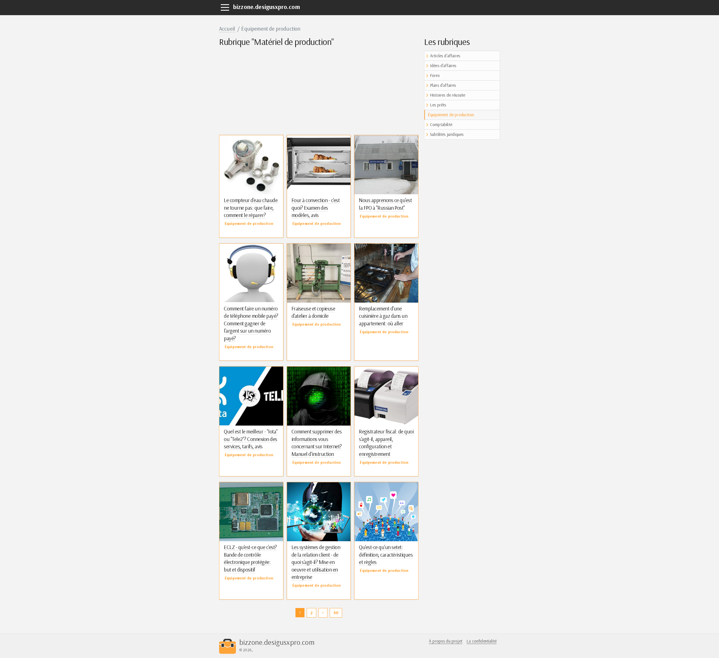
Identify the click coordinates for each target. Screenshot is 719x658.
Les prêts (438, 105)
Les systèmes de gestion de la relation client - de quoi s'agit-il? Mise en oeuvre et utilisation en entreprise (316, 562)
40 (335, 612)
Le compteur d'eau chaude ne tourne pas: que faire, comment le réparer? (250, 207)
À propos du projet (445, 641)
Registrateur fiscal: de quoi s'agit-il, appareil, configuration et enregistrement (386, 442)
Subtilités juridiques (446, 134)
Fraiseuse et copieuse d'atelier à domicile (313, 312)
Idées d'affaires (443, 65)
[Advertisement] (318, 90)
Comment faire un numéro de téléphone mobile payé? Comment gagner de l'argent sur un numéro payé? (251, 323)
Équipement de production (451, 114)
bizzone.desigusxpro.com (266, 7)
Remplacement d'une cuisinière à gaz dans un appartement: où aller (383, 316)
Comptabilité (441, 124)
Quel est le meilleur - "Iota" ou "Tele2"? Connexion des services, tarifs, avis (251, 439)
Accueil (227, 28)
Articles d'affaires (445, 55)
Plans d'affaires (443, 85)
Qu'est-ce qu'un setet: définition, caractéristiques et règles (386, 554)
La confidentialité (482, 641)
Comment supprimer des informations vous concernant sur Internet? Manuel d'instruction (317, 442)
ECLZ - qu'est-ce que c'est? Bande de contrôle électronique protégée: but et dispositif (250, 558)
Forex (435, 75)
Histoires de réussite (447, 95)
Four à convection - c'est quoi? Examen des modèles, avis (316, 207)
